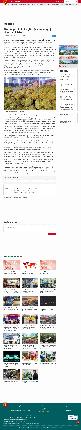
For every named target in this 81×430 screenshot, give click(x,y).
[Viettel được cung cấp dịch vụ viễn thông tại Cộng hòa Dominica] (30, 265)
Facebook (51, 36)
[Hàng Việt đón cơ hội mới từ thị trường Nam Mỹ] (11, 374)
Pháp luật (33, 4)
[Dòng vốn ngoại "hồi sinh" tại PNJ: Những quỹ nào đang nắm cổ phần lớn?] (48, 283)
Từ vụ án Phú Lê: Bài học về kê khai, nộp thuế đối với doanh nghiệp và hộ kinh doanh (29, 327)
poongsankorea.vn (63, 122)
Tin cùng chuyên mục (11, 256)
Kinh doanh (75, 4)
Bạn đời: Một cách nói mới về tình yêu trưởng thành (48, 272)
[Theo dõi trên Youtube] (58, 1)
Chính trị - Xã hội (22, 4)
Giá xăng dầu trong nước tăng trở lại (48, 364)
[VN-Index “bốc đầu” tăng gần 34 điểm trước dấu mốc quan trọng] (11, 301)
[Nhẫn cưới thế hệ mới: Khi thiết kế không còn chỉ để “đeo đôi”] (11, 265)
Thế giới (28, 4)
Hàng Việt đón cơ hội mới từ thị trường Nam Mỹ (10, 382)
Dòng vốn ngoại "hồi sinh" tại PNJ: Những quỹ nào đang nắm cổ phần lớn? (48, 291)
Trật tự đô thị (14, 4)
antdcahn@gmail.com (66, 410)
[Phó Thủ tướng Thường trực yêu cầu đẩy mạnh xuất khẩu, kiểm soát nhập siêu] (48, 319)
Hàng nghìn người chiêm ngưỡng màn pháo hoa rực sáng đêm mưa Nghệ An (11, 365)
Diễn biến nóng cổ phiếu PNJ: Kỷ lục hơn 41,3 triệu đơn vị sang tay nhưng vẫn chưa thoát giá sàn (66, 99)
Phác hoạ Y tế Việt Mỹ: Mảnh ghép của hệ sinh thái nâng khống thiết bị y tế (67, 84)
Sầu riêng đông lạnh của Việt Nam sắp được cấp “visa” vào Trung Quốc (20, 192)
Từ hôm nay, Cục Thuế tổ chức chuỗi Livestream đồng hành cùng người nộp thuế (10, 347)
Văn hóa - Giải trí (55, 4)
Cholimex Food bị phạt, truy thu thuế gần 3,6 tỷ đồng (29, 364)
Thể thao (62, 4)
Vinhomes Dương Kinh (64, 114)
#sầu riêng (8, 197)
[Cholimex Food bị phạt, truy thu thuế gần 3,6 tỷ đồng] (30, 356)
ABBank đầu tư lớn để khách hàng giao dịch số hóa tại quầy (30, 382)
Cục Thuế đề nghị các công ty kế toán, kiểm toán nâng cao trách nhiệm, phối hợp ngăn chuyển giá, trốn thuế (66, 107)
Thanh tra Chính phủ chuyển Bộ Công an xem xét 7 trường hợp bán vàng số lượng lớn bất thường (67, 77)
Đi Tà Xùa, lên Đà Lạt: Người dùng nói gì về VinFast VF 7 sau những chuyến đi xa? (48, 347)
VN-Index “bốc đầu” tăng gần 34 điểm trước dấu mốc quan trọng (11, 308)
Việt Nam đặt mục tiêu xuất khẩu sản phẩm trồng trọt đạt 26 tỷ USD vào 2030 (21, 188)
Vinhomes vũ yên (63, 116)
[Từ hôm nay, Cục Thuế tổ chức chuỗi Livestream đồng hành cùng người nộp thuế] (11, 338)
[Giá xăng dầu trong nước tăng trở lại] (48, 356)
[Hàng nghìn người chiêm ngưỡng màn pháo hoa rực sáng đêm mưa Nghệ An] (11, 356)
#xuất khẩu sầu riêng (17, 197)
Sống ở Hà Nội (68, 4)
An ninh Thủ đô (14, 1)
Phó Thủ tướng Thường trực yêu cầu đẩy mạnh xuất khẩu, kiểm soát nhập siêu (47, 327)
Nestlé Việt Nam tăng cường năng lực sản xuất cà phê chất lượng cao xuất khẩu (30, 291)
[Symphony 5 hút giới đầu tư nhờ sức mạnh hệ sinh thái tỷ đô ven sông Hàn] (30, 301)
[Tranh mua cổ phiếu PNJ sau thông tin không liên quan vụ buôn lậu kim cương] (48, 301)
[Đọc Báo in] (63, 1)
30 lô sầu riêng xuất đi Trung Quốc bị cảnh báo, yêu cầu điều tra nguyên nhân (21, 190)
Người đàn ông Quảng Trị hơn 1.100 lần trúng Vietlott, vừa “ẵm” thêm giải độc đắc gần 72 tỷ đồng (11, 291)
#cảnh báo (25, 197)
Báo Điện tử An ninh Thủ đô (5, 2)
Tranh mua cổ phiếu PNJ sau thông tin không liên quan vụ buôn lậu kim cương (46, 309)
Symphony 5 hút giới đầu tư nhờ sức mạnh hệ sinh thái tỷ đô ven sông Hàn (29, 309)
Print (55, 36)
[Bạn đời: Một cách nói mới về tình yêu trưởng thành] (48, 265)
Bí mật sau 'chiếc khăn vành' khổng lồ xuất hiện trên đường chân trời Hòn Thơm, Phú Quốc (29, 347)
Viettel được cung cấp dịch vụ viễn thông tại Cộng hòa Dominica (29, 273)
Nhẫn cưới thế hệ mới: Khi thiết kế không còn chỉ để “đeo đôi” (11, 272)
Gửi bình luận (52, 234)
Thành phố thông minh (45, 4)
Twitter (53, 36)
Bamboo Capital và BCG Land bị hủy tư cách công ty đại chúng (66, 91)
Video (38, 4)
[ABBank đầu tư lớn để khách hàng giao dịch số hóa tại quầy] (30, 374)
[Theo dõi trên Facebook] (56, 1)
